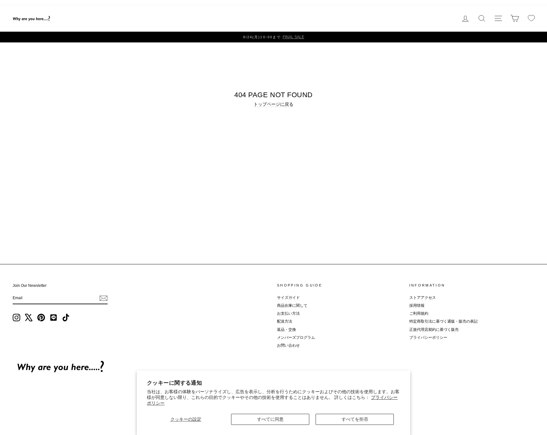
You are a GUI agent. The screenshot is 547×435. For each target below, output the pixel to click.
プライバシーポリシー (428, 337)
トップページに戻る (273, 104)
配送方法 (284, 321)
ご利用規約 (418, 313)
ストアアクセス (422, 297)
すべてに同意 (270, 419)
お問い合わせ (288, 345)
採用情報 (416, 305)
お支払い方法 (288, 313)
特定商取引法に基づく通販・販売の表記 (443, 321)
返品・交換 (286, 329)
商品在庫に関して (292, 305)
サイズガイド (288, 297)
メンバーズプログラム (296, 337)
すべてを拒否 (355, 419)
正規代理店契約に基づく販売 (434, 329)
